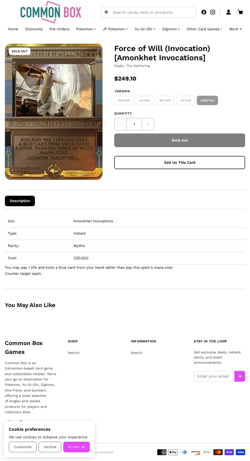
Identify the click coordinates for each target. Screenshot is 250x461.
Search (74, 353)
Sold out (180, 140)
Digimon (169, 29)
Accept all (76, 447)
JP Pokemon (114, 29)
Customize (22, 447)
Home (13, 29)
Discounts (34, 29)
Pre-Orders (59, 29)
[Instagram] (213, 12)
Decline (50, 447)
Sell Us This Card (179, 162)
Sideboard (106, 452)
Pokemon (84, 29)
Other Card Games (203, 29)
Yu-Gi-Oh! (143, 29)
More (233, 29)
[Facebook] (204, 12)
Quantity (123, 113)
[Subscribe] (239, 376)
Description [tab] (20, 201)
